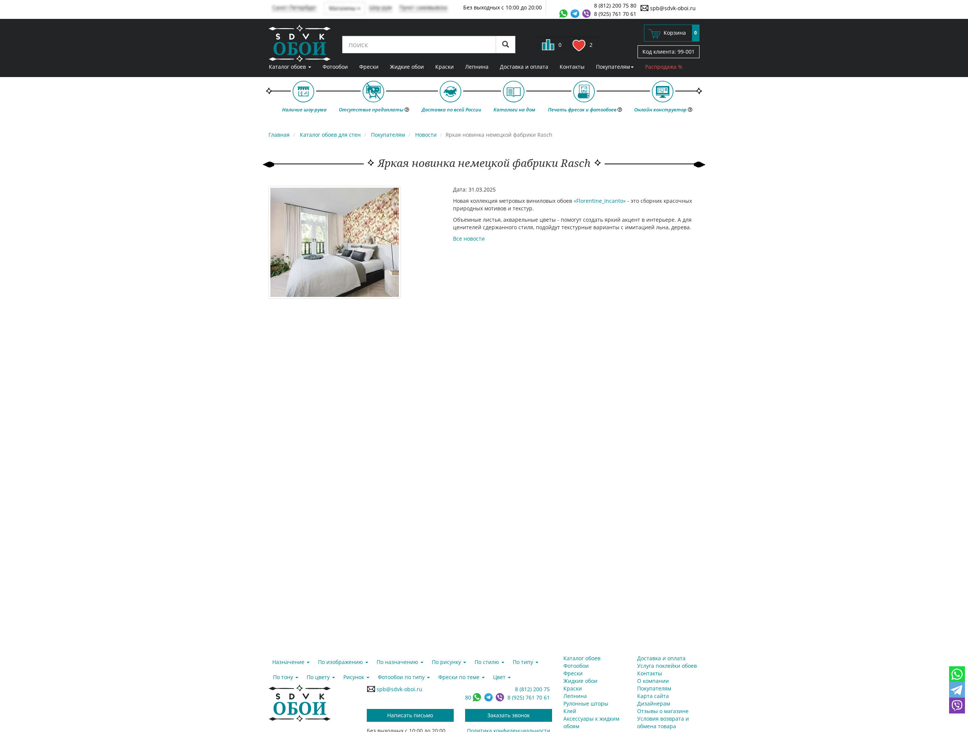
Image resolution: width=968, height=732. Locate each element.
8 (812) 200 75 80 (615, 5)
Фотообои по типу (402, 677)
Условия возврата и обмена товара (663, 722)
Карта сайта (653, 696)
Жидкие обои (407, 66)
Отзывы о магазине (663, 711)
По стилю (488, 662)
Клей (569, 711)
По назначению (398, 662)
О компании (653, 680)
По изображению (341, 662)
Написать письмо (410, 715)
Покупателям (613, 66)
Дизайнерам (653, 703)
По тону (284, 677)
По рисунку (447, 662)
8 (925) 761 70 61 (615, 13)
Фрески (369, 66)
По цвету (319, 677)
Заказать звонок (508, 715)
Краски (444, 66)
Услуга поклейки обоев (667, 665)
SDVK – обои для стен (299, 43)
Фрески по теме (459, 677)
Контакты (572, 66)
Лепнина (477, 66)
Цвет (500, 677)
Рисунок (354, 677)
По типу (524, 662)
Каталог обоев (288, 66)
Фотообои (335, 66)
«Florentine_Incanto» (600, 200)
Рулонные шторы (585, 703)
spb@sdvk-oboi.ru (672, 8)
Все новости (469, 238)
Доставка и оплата (524, 66)
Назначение (289, 662)
